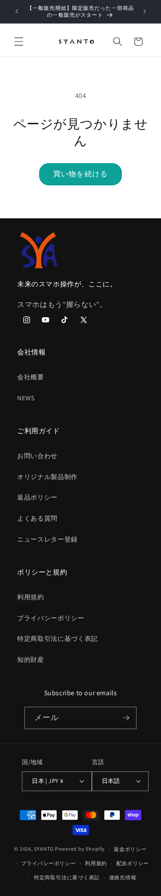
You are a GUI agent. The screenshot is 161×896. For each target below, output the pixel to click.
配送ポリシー (132, 863)
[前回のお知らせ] (16, 11)
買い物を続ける (80, 174)
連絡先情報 (123, 877)
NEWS (26, 397)
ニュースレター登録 (47, 539)
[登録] (125, 718)
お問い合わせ (37, 455)
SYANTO (44, 849)
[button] (19, 41)
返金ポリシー (130, 849)
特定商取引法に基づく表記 (57, 638)
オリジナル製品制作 (47, 476)
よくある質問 (37, 518)
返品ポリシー (37, 497)
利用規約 (30, 596)
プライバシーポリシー (51, 617)
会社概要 (30, 376)
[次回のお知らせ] (144, 11)
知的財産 (30, 659)
